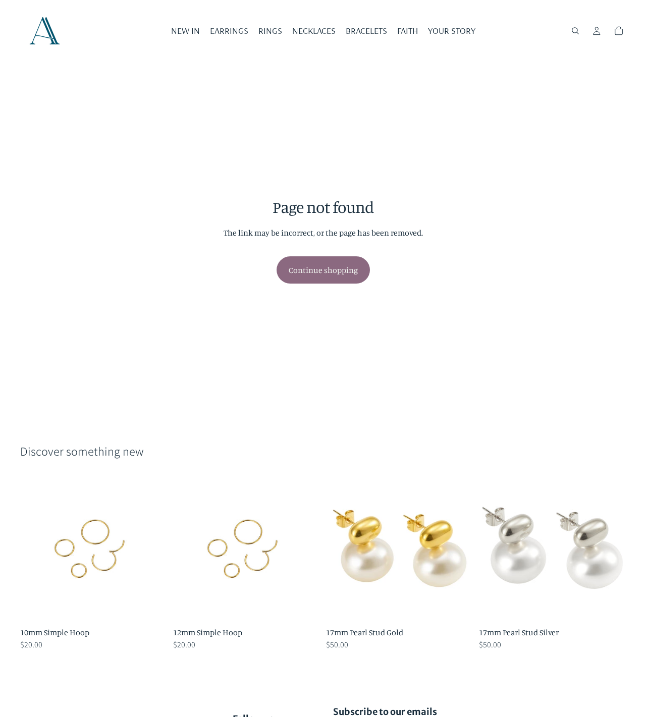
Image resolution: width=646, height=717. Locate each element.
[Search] (575, 31)
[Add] (151, 607)
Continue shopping (323, 270)
